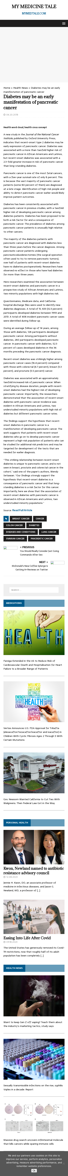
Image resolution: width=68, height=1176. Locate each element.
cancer (40, 518)
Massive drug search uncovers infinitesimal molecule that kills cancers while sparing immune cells (33, 1142)
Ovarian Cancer (15, 538)
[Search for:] (34, 590)
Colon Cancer (14, 525)
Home (6, 88)
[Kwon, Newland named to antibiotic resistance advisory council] (34, 862)
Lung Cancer (48, 532)
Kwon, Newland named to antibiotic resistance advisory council (33, 870)
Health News (20, 88)
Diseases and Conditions (20, 532)
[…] (38, 890)
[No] (63, 1163)
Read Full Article (22, 510)
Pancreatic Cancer (42, 538)
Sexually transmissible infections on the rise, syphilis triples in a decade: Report (33, 1087)
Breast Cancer (20, 518)
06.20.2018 (12, 115)
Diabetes (34, 525)
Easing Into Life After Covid (27, 938)
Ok (34, 1170)
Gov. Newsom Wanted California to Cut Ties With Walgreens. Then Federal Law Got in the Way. (31, 801)
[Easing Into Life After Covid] (34, 932)
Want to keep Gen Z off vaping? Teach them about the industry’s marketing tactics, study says (32, 1024)
